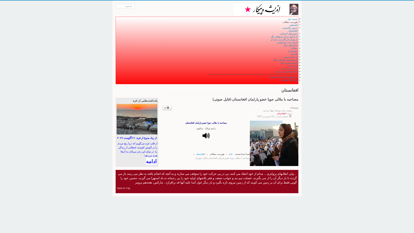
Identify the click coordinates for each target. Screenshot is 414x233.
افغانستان (281, 113)
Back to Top (123, 188)
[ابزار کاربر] (167, 107)
